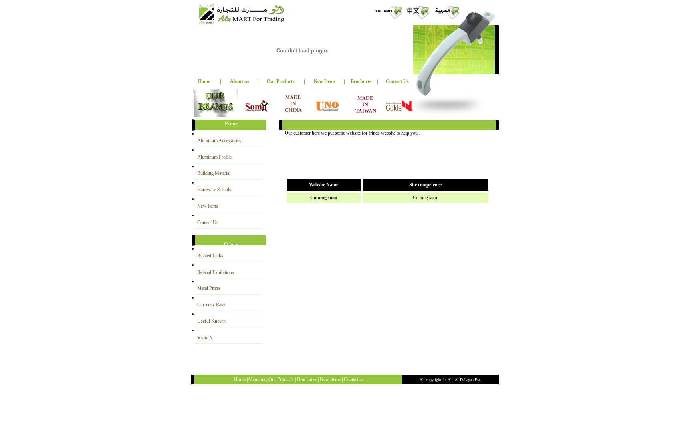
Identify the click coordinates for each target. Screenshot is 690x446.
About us (239, 81)
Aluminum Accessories (219, 140)
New (325, 81)
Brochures (361, 81)
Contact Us (397, 81)
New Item (329, 379)
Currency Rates (211, 304)
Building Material (213, 173)
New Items (207, 206)
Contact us (354, 379)
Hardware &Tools (214, 189)
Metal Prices (209, 288)
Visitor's (205, 338)
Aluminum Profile (214, 157)
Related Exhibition (215, 272)
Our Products (281, 81)
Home (204, 81)
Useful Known (211, 321)
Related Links (210, 255)
